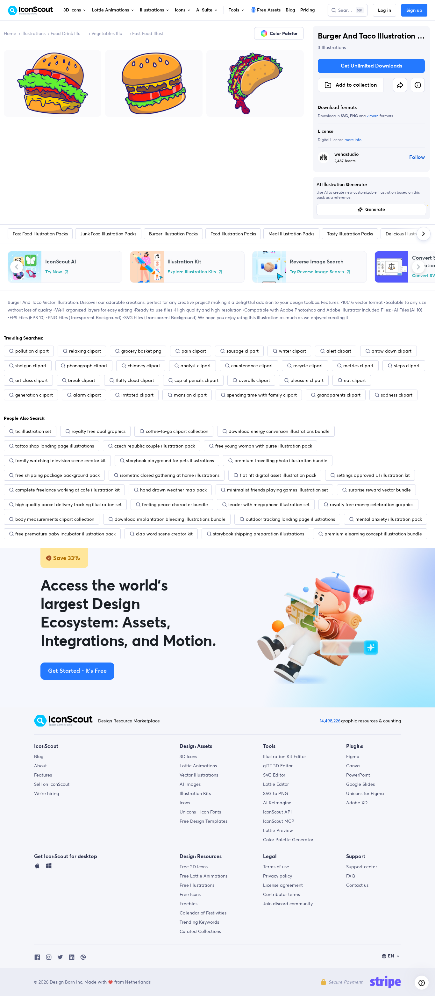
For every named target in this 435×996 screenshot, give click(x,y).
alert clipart (338, 351)
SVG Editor (274, 775)
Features (43, 775)
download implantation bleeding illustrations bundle (170, 519)
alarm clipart (87, 395)
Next (418, 267)
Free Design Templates (203, 821)
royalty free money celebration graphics (371, 504)
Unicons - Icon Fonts (200, 812)
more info (353, 139)
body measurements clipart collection (54, 519)
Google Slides (360, 784)
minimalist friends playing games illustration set (277, 490)
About (40, 766)
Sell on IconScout (51, 784)
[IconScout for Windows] (49, 867)
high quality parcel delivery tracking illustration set (68, 504)
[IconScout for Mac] (37, 867)
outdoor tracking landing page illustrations (290, 519)
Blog (38, 756)
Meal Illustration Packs (291, 234)
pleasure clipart (307, 380)
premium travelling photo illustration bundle (280, 460)
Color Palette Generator (288, 839)
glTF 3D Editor (278, 766)
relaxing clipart (85, 351)
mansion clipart (190, 395)
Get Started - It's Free (77, 671)
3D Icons (188, 756)
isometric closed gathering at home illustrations (169, 475)
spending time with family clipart (262, 395)
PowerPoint (358, 775)
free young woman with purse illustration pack (263, 446)
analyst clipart (196, 366)
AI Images (190, 784)
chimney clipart (144, 366)
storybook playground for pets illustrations (170, 460)
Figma (353, 756)
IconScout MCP (278, 821)
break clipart (81, 380)
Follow (417, 157)
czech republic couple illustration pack (154, 446)
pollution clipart (32, 351)
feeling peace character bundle (175, 504)
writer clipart (292, 351)
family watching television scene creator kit (60, 460)
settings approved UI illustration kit (373, 475)
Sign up (414, 10)
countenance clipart (252, 366)
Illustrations (33, 33)
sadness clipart (396, 395)
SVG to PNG (275, 793)
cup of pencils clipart (196, 380)
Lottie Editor (276, 784)
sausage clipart (242, 351)
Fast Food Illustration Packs (150, 33)
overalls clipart (254, 380)
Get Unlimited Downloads (371, 65)
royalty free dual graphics (98, 431)
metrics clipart (358, 366)
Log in (384, 10)
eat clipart (355, 380)
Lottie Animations (198, 766)
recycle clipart (308, 366)
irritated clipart (137, 395)
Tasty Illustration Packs (350, 234)
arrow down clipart (391, 351)
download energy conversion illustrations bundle (279, 431)
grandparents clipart (338, 395)
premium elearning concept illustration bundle (373, 534)
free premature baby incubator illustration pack (65, 534)
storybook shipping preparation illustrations (258, 534)
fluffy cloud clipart (135, 380)
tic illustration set (33, 431)
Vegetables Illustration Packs (109, 33)
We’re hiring (46, 793)
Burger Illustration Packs (173, 234)
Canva (353, 766)
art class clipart (31, 380)
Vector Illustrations (199, 775)
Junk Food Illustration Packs (108, 234)
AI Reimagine (277, 803)
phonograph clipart (87, 366)
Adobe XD (356, 803)
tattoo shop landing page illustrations (54, 446)
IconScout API (277, 812)
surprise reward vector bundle (379, 490)
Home (10, 33)
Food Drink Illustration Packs (68, 33)
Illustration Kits (195, 793)
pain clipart (194, 351)
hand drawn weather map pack (173, 490)
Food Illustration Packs (233, 234)
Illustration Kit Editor (284, 756)
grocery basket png (141, 351)
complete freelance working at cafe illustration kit (67, 490)
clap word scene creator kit (164, 534)
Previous (16, 267)
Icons (185, 803)
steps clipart (407, 366)
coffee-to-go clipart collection (177, 431)
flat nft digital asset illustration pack (278, 475)
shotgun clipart (30, 366)
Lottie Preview (278, 830)
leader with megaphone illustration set (269, 504)
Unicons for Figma (365, 793)
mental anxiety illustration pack (388, 519)
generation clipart (34, 395)
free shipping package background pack (57, 475)
